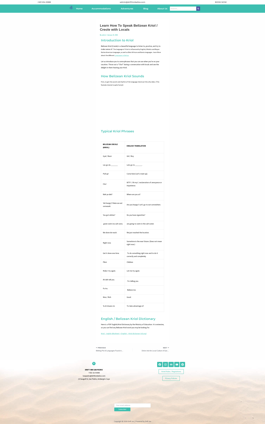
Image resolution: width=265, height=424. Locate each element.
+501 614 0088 (44, 2)
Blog (145, 8)
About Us (162, 8)
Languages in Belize (122, 55)
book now (221, 2)
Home (79, 8)
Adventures (127, 8)
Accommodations (101, 8)
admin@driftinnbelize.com (132, 2)
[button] (101, 8)
